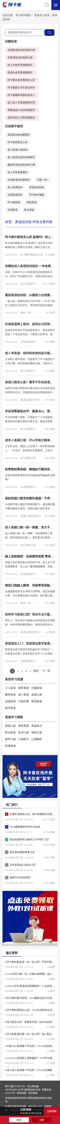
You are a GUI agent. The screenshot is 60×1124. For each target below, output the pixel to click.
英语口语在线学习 (30, 400)
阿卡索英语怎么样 (18, 142)
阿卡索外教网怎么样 (31, 254)
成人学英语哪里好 (18, 172)
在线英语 (10, 701)
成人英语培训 (15, 187)
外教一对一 (43, 180)
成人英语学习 (28, 283)
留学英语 (10, 708)
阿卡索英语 (14, 202)
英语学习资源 (41, 15)
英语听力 (36, 725)
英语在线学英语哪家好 (20, 72)
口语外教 (23, 701)
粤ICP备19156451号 (15, 1086)
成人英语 (23, 694)
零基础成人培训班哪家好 (21, 110)
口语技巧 (23, 739)
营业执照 (33, 1093)
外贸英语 (13, 210)
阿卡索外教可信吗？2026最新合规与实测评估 (32, 998)
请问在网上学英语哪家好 (21, 117)
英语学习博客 (14, 717)
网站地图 (21, 1093)
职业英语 (29, 210)
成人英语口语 (28, 458)
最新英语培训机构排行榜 (21, 165)
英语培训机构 (36, 187)
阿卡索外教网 (23, 15)
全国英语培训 (15, 195)
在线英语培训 (28, 342)
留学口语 (10, 739)
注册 (41, 1120)
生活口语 (23, 732)
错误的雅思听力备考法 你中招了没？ (30, 839)
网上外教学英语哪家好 (20, 65)
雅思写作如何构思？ (21, 877)
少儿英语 (10, 688)
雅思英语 (10, 694)
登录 (19, 1120)
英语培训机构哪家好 (19, 134)
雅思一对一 (26, 312)
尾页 (36, 671)
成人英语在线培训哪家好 (21, 157)
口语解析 (36, 739)
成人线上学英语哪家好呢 (21, 102)
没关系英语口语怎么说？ (23, 865)
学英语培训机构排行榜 (20, 57)
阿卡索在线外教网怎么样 (21, 80)
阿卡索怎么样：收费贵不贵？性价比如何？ (30, 1022)
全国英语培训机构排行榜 (21, 50)
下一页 (46, 671)
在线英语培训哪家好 (19, 180)
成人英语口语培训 (18, 149)
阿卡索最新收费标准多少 (21, 95)
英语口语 (36, 694)
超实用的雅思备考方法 (22, 852)
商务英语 (32, 202)
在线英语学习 (28, 487)
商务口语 (36, 732)
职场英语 (36, 701)
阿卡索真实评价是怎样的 (21, 87)
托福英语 (36, 688)
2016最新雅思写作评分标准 (25, 827)
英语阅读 (10, 745)
